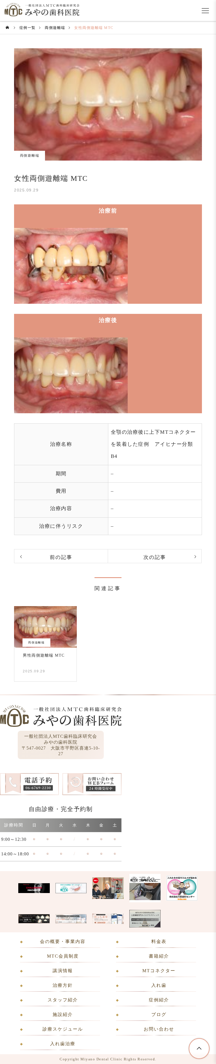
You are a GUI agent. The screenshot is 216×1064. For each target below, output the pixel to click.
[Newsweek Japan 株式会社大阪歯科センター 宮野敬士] (34, 891)
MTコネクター (159, 970)
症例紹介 (159, 999)
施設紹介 (63, 1014)
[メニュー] (205, 10)
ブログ (158, 1014)
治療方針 (63, 985)
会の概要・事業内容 (63, 941)
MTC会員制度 (63, 956)
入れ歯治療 (62, 1043)
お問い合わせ (159, 1029)
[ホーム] (8, 28)
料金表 (158, 941)
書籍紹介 (159, 956)
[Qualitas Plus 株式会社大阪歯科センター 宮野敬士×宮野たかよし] (107, 897)
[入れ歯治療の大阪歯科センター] (182, 899)
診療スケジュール (62, 1029)
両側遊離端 (29, 155)
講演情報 (63, 970)
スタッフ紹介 (63, 999)
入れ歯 (158, 985)
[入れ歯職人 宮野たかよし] (145, 900)
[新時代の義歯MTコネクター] (71, 891)
